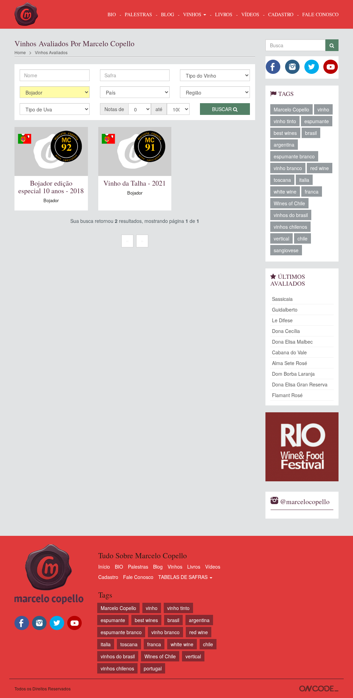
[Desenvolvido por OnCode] (319, 688)
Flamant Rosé (287, 395)
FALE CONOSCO (320, 14)
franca (312, 191)
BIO (112, 14)
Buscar (222, 109)
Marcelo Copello (291, 109)
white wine (285, 191)
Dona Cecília (286, 330)
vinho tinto (285, 121)
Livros (193, 566)
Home (20, 52)
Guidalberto (284, 309)
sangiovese (286, 250)
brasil (311, 132)
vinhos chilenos (290, 226)
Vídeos (212, 566)
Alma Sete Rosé (289, 363)
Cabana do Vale (289, 352)
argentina (284, 144)
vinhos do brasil (291, 215)
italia (304, 179)
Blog (158, 566)
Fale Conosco (138, 576)
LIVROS (223, 14)
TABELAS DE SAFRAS (183, 576)
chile (302, 238)
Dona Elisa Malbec (292, 341)
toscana (282, 179)
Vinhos (175, 566)
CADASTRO (280, 14)
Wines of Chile (289, 203)
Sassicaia (282, 298)
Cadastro (108, 576)
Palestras (138, 14)
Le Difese (282, 320)
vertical (281, 238)
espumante (316, 121)
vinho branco (288, 168)
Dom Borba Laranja (293, 373)
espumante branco (294, 156)
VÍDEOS (250, 14)
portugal (153, 668)
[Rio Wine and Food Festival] (302, 446)
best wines (285, 132)
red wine (319, 168)
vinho (323, 109)
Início (104, 566)
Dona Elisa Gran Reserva (299, 384)
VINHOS (193, 14)
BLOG (167, 14)
